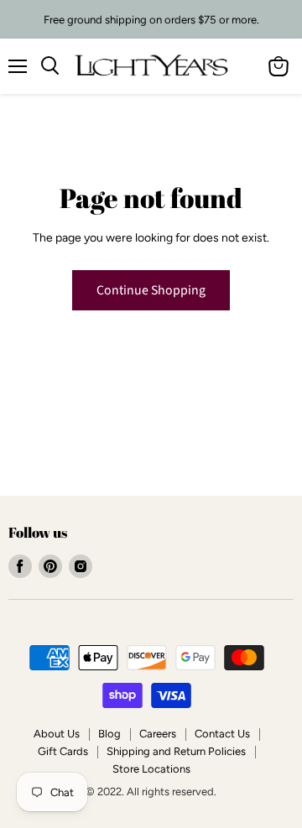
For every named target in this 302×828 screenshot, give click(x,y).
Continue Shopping (151, 290)
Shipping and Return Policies (176, 751)
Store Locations (151, 769)
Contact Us (222, 733)
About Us (57, 733)
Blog (109, 733)
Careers (157, 733)
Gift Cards (63, 751)
